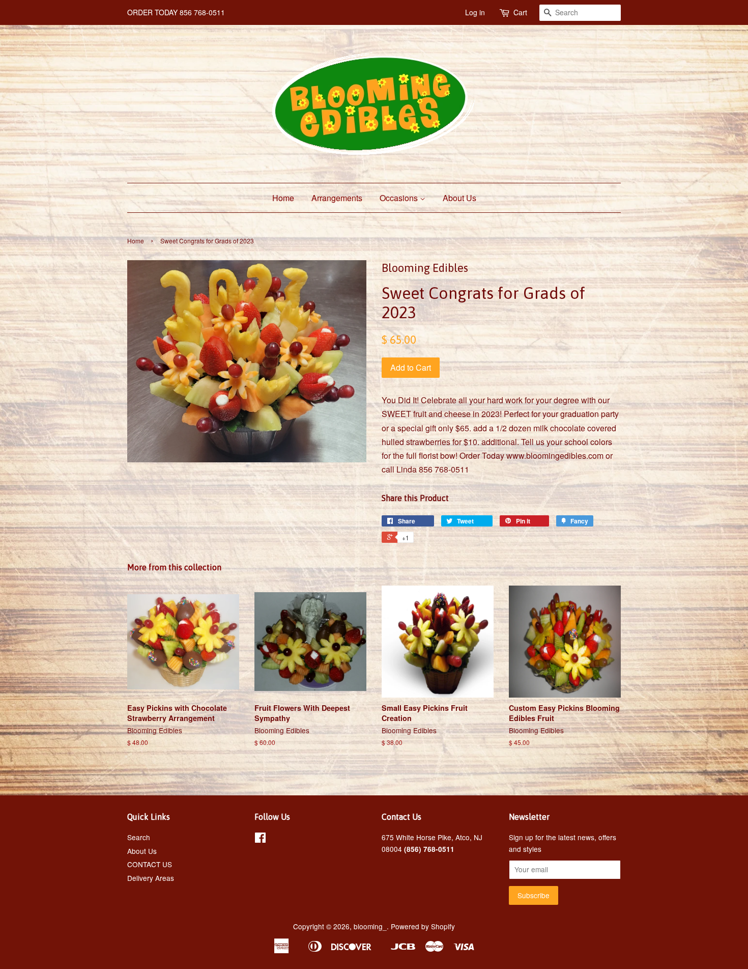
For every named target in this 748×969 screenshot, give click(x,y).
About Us (459, 198)
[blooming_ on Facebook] (260, 839)
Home (283, 198)
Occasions (400, 198)
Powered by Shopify (423, 926)
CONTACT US (149, 864)
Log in (475, 12)
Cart (520, 12)
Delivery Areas (150, 878)
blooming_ (370, 926)
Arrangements (336, 198)
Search (138, 837)
